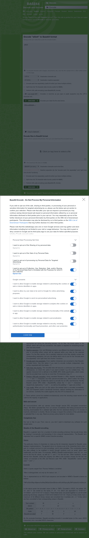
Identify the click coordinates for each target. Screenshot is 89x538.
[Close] (84, 200)
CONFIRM (28, 335)
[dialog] (44, 269)
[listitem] (44, 240)
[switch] (73, 245)
